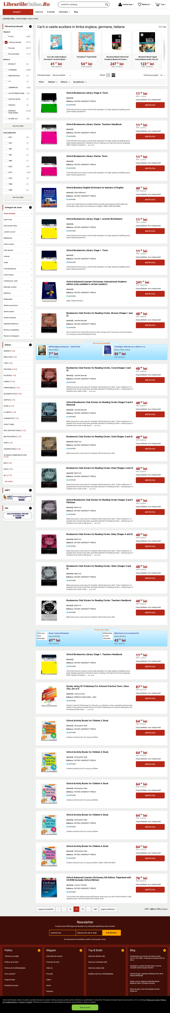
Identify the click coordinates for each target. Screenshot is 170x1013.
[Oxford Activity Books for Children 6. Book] (49, 866)
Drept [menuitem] (6, 262)
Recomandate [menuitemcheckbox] (19, 54)
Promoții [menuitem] (51, 12)
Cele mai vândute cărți (96, 956)
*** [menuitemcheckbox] (18, 82)
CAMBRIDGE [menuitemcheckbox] (19, 87)
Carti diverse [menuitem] (8, 250)
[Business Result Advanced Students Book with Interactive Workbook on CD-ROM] (117, 42)
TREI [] (8, 363)
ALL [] (8, 475)
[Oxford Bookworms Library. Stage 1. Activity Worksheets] (49, 238)
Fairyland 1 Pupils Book (86, 57)
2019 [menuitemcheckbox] (19, 172)
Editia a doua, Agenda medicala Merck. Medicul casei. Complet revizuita (145, 982)
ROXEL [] (9, 406)
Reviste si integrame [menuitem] (11, 336)
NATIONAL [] (10, 369)
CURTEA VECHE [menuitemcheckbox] (18, 99)
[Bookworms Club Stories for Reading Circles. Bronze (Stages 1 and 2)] (49, 333)
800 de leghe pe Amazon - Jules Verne (64, 347)
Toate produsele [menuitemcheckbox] (19, 42)
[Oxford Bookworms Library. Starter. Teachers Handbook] (49, 144)
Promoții (49, 974)
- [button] (30, 26)
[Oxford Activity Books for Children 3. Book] (49, 772)
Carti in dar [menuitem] (8, 220)
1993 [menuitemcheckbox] (18, 178)
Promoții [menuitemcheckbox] (19, 48)
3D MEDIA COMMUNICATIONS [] (15, 456)
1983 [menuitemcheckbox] (18, 161)
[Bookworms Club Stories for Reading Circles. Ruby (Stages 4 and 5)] (49, 554)
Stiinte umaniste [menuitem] (10, 318)
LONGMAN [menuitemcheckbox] (19, 70)
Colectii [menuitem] (6, 256)
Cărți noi (49, 968)
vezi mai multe (17, 126)
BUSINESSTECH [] (12, 394)
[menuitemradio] (108, 75)
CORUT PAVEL (9, 424)
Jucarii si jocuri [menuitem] (9, 232)
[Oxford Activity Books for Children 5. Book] (49, 834)
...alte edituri (8, 481)
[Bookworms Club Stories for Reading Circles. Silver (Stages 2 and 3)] (49, 586)
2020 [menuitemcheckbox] (18, 167)
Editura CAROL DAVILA (122, 350)
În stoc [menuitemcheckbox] (19, 36)
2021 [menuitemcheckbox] (18, 137)
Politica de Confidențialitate (15, 968)
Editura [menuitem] (64, 82)
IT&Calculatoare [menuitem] (10, 269)
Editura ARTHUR (54, 636)
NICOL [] (8, 469)
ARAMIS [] (9, 351)
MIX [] (8, 463)
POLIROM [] (10, 375)
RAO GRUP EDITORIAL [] (15, 430)
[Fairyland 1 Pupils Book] (86, 42)
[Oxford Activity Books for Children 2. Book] (49, 740)
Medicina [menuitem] (7, 293)
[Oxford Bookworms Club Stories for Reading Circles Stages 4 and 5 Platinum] (49, 519)
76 (83, 909)
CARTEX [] (9, 400)
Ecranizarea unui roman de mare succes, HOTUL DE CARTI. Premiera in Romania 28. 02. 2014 (147, 958)
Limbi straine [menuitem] (9, 275)
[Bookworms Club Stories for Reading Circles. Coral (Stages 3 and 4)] (49, 387)
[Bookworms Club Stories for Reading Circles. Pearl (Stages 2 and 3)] (49, 488)
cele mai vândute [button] (58, 75)
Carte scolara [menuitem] (9, 244)
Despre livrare (10, 980)
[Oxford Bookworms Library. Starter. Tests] (49, 176)
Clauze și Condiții (25, 1002)
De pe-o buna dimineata (59, 633)
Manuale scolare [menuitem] (10, 287)
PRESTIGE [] (10, 357)
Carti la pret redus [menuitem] (10, 226)
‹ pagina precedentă (45, 909)
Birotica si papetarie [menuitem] (11, 330)
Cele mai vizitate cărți (96, 968)
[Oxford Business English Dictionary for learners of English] (49, 207)
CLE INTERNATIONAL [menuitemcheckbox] (18, 93)
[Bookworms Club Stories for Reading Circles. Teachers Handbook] (49, 620)
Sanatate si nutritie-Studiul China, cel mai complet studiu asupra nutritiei (145, 967)
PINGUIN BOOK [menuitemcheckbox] (18, 76)
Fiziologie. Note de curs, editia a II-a (129, 347)
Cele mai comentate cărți (97, 962)
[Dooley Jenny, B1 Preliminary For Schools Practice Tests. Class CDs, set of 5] (49, 706)
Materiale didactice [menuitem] (11, 324)
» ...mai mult (89, 145)
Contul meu (127, 4)
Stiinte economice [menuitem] (11, 305)
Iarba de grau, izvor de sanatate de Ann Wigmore (145, 990)
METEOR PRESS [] (12, 437)
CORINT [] (9, 382)
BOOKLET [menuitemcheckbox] (18, 64)
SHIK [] (8, 443)
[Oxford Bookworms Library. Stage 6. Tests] (49, 112)
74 (70, 909)
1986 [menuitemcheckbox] (18, 184)
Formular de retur (52, 962)
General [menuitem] (51, 82)
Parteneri (49, 991)
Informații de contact (54, 956)
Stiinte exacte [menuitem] (9, 312)
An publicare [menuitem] (78, 82)
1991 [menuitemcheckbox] (18, 143)
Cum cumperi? (10, 974)
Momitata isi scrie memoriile (126, 633)
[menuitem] (18, 12)
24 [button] (161, 75)
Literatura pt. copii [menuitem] (11, 281)
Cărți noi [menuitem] (39, 12)
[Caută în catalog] (107, 4)
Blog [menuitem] (76, 12)
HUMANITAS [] (11, 418)
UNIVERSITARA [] (12, 449)
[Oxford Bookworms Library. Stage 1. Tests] (49, 270)
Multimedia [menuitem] (8, 299)
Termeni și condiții (12, 956)
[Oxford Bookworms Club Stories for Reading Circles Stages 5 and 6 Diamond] (49, 422)
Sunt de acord (85, 1007)
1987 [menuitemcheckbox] (18, 149)
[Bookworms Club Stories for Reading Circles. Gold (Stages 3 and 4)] (49, 456)
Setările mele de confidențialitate (100, 974)
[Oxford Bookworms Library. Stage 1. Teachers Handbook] (49, 674)
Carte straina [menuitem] (9, 213)
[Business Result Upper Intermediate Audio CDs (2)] (147, 42)
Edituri (48, 980)
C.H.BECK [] (10, 412)
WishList (145, 4)
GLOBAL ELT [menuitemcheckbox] (18, 119)
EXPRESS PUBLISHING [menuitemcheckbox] (19, 112)
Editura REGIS (53, 350)
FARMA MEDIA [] (12, 388)
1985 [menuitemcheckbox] (18, 190)
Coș (161, 4)
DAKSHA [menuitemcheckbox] (18, 105)
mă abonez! (111, 932)
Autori (48, 985)
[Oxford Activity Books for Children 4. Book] (49, 803)
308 (95, 909)
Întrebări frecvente (11, 985)
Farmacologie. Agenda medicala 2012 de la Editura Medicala (146, 975)
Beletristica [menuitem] (8, 238)
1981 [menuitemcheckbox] (18, 155)
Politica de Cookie (153, 1000)
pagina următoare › (108, 909)
